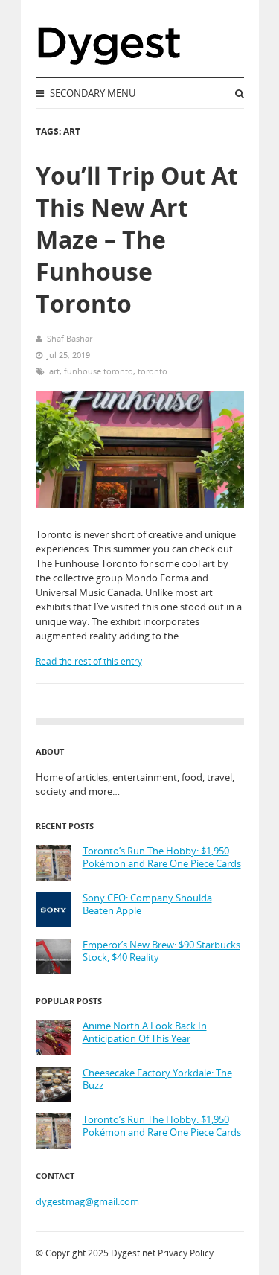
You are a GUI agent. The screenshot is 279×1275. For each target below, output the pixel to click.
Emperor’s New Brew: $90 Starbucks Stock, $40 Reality (161, 952)
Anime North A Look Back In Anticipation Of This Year (145, 1033)
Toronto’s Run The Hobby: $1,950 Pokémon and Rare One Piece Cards (162, 858)
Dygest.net (133, 1253)
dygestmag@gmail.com (87, 1201)
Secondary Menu (91, 93)
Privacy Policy (186, 1253)
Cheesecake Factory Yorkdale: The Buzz (157, 1080)
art (54, 371)
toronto (152, 371)
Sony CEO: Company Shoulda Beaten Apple (147, 905)
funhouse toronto (98, 371)
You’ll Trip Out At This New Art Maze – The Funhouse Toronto (137, 239)
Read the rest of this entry (89, 661)
